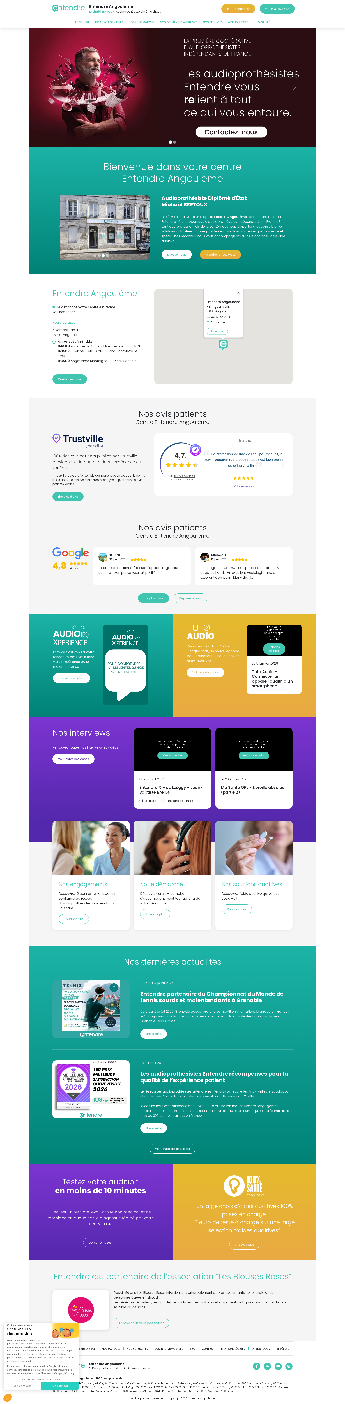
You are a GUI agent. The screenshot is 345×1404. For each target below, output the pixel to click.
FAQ (192, 1348)
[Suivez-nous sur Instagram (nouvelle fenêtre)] (289, 1366)
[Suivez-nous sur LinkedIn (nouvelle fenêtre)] (267, 1366)
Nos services (213, 22)
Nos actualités (137, 1348)
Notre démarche (141, 22)
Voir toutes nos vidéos (73, 759)
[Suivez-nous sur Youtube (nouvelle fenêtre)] (278, 1366)
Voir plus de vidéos (72, 678)
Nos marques (111, 1348)
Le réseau (283, 1348)
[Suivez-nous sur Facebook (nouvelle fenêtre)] (256, 1366)
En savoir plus (176, 255)
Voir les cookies (22, 1385)
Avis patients (238, 22)
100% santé (262, 22)
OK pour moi (60, 1385)
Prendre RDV (241, 9)
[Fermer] (238, 292)
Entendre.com (261, 1348)
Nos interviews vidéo (169, 1348)
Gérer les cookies (274, 649)
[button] (7, 1398)
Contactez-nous (69, 379)
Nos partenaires (84, 1348)
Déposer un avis (190, 598)
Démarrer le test (101, 1243)
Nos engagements (109, 22)
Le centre (82, 22)
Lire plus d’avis (68, 497)
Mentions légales (233, 1348)
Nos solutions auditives (178, 22)
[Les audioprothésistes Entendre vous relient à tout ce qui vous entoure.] (172, 87)
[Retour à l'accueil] (68, 8)
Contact (208, 1348)
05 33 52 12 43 (279, 9)
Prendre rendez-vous (220, 255)
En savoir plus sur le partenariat (141, 1323)
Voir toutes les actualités (172, 1149)
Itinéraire (217, 331)
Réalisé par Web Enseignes (147, 1398)
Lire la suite (153, 1034)
